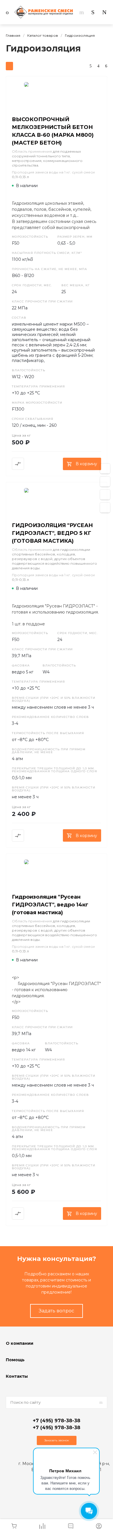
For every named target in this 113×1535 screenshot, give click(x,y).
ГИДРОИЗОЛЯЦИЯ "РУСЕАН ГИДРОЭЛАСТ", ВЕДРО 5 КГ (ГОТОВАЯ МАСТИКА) (52, 533)
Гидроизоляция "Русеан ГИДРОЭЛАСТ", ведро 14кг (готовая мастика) (50, 905)
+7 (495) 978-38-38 (56, 1420)
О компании (19, 1343)
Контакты (17, 1376)
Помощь (15, 1359)
